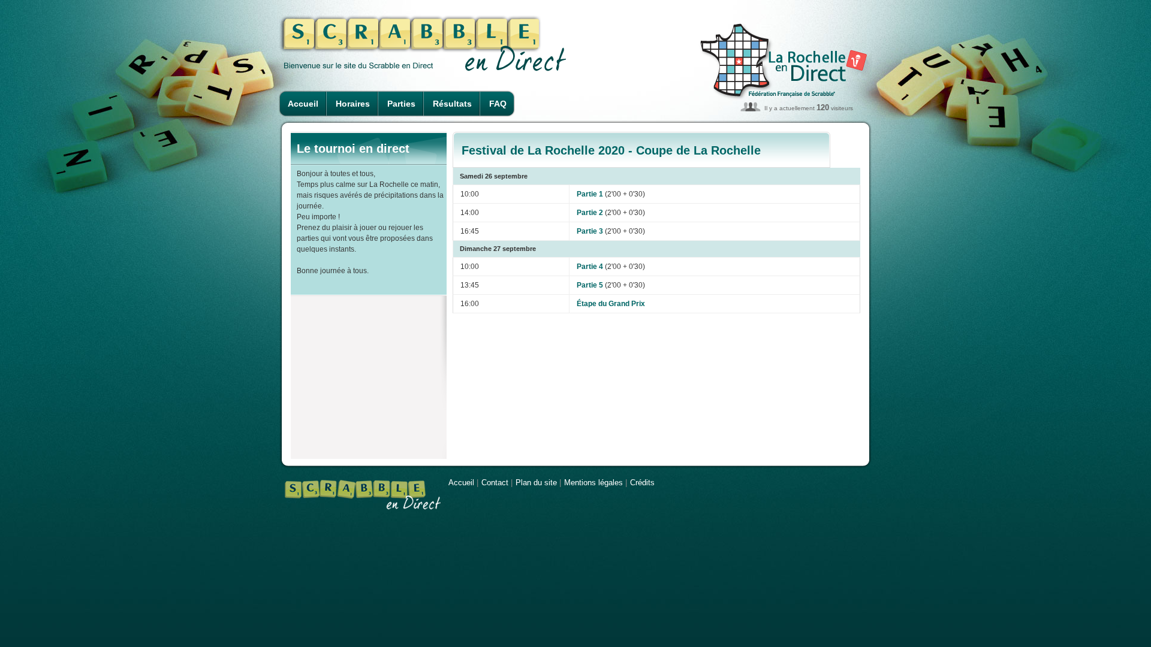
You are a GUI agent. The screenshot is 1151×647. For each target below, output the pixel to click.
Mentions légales (593, 482)
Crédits (642, 482)
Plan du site (536, 482)
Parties (401, 103)
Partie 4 (590, 266)
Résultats (452, 103)
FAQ (498, 103)
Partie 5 (590, 285)
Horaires (353, 103)
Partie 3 (590, 231)
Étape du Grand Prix (611, 304)
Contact (494, 482)
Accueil (303, 103)
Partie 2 (590, 212)
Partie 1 (590, 194)
